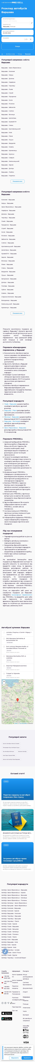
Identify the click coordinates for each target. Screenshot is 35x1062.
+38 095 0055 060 (7, 977)
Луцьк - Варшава (7, 275)
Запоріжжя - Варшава (8, 279)
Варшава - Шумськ (7, 154)
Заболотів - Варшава (8, 239)
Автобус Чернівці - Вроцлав (11, 918)
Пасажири (6, 38)
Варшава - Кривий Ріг (9, 122)
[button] (17, 700)
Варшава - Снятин (7, 111)
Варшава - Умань (7, 125)
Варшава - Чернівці (8, 86)
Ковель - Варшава (7, 293)
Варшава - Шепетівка (8, 118)
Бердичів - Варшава (8, 271)
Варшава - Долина (7, 78)
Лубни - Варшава (7, 289)
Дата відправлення (8, 31)
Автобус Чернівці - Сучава (10, 950)
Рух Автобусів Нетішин (8, 751)
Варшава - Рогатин (7, 104)
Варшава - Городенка (8, 96)
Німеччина (26, 1007)
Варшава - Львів (7, 89)
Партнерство (16, 1007)
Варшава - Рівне (7, 136)
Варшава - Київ (6, 132)
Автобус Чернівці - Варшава (11, 916)
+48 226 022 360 (8, 982)
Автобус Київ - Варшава (9, 939)
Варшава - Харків (7, 165)
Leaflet (15, 723)
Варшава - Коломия (8, 71)
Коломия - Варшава (8, 200)
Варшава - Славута (7, 158)
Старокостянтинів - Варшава (11, 297)
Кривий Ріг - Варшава (9, 253)
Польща (20, 54)
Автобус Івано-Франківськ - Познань (14, 900)
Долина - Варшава (7, 214)
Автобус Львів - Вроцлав (9, 929)
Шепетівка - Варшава (8, 250)
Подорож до (7, 24)
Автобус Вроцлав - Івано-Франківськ (14, 905)
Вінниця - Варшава (8, 261)
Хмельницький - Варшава (10, 304)
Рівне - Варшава (7, 264)
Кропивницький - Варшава (10, 246)
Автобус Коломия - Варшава (11, 908)
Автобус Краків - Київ (8, 947)
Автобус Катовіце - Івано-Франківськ (14, 903)
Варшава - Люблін (7, 172)
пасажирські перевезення (22, 595)
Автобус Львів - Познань (9, 934)
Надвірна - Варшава (8, 210)
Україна (25, 1000)
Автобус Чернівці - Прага (10, 921)
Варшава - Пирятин (8, 176)
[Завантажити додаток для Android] (6, 1019)
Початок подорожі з (9, 19)
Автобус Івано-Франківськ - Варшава (14, 890)
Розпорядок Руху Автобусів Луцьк (11, 747)
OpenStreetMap (23, 723)
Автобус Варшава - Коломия (11, 913)
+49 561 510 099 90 (7, 993)
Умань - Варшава (7, 268)
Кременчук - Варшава (8, 307)
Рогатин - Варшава (7, 235)
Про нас (15, 1010)
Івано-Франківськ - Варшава (11, 207)
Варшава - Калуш (7, 75)
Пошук (17, 46)
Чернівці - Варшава (8, 217)
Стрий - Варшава (7, 228)
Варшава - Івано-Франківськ (11, 68)
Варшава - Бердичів (8, 143)
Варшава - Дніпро (7, 168)
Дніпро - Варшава (7, 282)
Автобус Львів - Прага (9, 937)
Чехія (24, 1011)
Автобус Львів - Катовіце (10, 932)
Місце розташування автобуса (28, 977)
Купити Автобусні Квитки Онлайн (11, 743)
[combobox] (3, 21)
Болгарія (26, 1015)
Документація (27, 988)
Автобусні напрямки (9, 2)
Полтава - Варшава (7, 286)
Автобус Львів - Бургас (9, 955)
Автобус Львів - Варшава (10, 926)
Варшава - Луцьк (7, 140)
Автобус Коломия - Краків (10, 911)
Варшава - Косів (6, 100)
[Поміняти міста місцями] (32, 23)
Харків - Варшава (7, 257)
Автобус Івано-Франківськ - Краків (13, 892)
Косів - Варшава (6, 232)
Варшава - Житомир (12, 421)
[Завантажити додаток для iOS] (6, 1013)
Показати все (17, 181)
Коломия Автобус (22, 751)
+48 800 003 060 (7, 987)
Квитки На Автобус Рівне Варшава (11, 759)
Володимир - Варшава (9, 300)
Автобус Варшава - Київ (9, 942)
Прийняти (27, 1058)
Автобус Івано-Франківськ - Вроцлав (14, 895)
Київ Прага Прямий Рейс (9, 755)
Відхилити (15, 1058)
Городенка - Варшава (8, 225)
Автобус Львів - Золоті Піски (11, 952)
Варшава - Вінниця (8, 114)
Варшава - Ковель (7, 147)
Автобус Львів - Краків (9, 924)
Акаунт (25, 992)
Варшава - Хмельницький (10, 161)
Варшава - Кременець (9, 150)
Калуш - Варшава (7, 203)
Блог (13, 1003)
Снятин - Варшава (7, 243)
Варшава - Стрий (7, 93)
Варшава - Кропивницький (10, 129)
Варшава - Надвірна (8, 82)
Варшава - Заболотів (8, 107)
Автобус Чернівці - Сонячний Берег (13, 958)
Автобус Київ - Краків (8, 945)
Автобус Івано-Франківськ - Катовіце (14, 898)
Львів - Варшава (7, 221)
